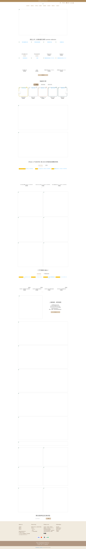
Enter (55, 312)
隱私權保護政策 (37, 547)
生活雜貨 (40, 5)
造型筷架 (39, 273)
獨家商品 (53, 5)
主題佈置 (57, 5)
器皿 (46, 165)
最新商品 (32, 5)
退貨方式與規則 (58, 529)
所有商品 (36, 5)
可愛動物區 (46, 273)
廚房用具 (48, 5)
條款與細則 (41, 547)
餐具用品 (40, 165)
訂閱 (48, 518)
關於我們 (27, 5)
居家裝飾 (44, 5)
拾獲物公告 (57, 530)
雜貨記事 (20, 529)
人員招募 (57, 531)
